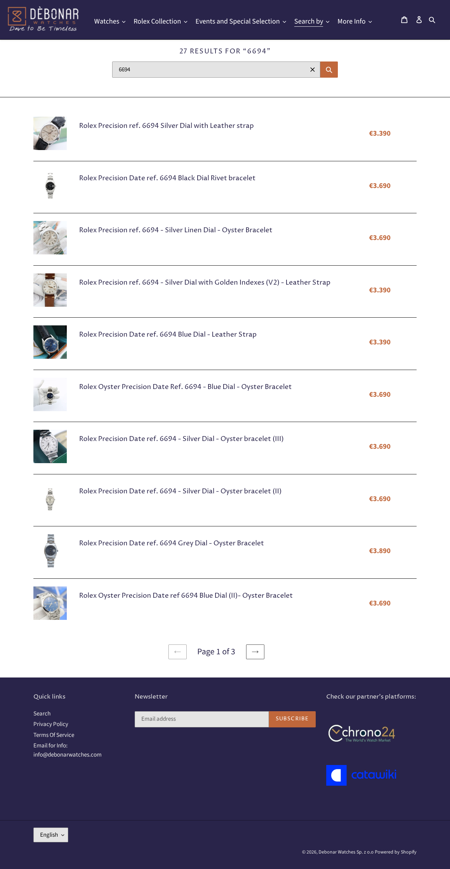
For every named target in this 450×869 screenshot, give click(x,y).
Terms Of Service (53, 735)
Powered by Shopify (396, 852)
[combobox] (216, 69)
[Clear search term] (312, 69)
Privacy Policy (50, 724)
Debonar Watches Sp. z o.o (347, 852)
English (49, 835)
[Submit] (329, 69)
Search (42, 713)
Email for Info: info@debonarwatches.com (67, 750)
